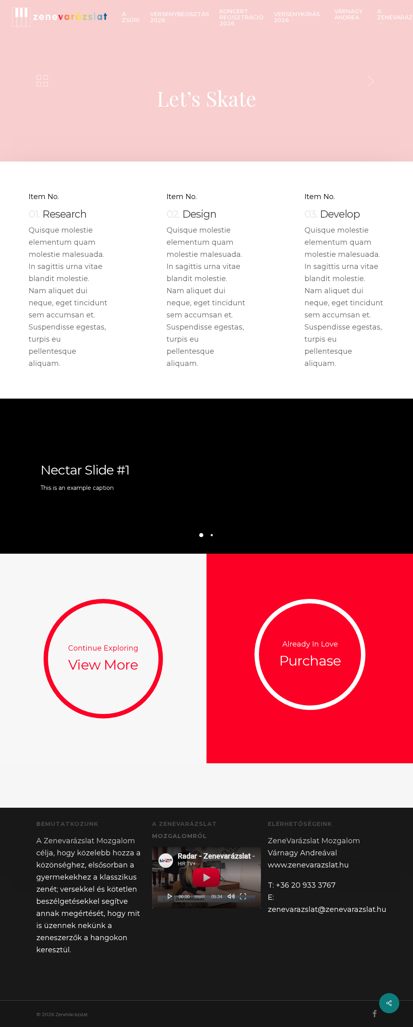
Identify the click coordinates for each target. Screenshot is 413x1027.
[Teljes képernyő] (243, 896)
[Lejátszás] (170, 896)
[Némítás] (231, 896)
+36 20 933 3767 (306, 885)
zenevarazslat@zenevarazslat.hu (327, 909)
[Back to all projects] (42, 81)
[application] (206, 877)
